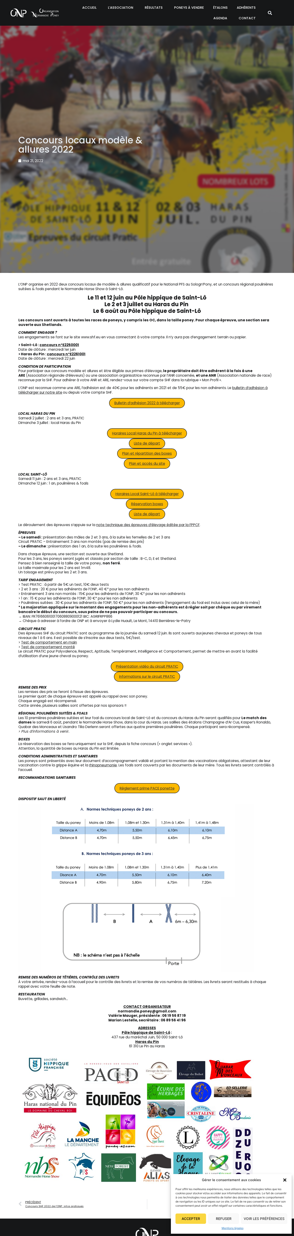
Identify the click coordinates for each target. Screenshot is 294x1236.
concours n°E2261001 (66, 354)
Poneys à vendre (189, 7)
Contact (247, 18)
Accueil (89, 7)
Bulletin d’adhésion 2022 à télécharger (147, 403)
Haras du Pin (147, 1041)
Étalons (220, 7)
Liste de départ (147, 443)
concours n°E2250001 (59, 344)
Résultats (154, 7)
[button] (285, 1180)
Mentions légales (232, 1228)
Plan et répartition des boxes (147, 453)
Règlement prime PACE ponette (147, 788)
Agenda (220, 18)
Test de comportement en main (49, 642)
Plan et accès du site (147, 463)
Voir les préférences (264, 1218)
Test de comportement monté (48, 647)
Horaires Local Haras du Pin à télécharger (147, 433)
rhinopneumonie (103, 765)
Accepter (191, 1218)
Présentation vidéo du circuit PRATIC (147, 666)
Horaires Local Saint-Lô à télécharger (147, 493)
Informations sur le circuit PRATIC (147, 676)
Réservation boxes (147, 504)
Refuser (224, 1218)
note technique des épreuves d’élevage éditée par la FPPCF (148, 524)
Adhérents (246, 7)
